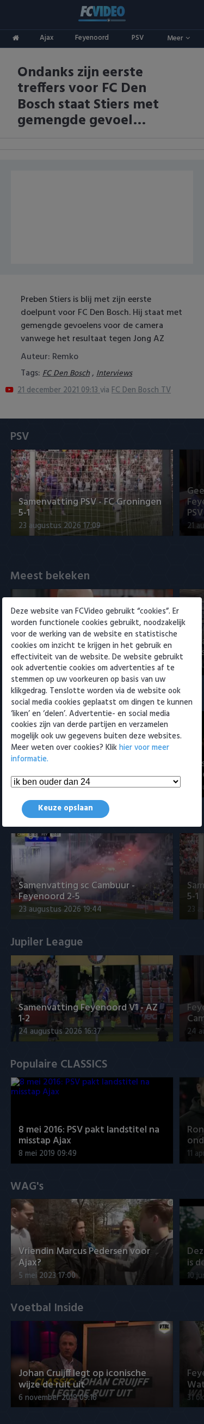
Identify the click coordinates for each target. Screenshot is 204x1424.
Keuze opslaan (65, 808)
